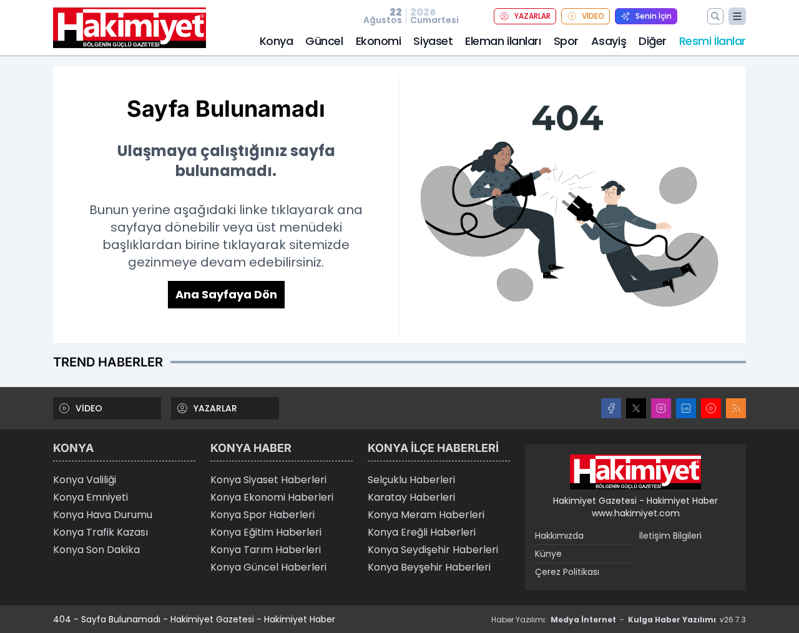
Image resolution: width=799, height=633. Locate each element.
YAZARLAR (532, 16)
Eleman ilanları (503, 41)
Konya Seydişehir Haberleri (433, 549)
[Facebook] (611, 408)
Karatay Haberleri (411, 497)
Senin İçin (653, 16)
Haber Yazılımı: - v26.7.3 (618, 619)
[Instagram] (661, 408)
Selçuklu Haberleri (411, 480)
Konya (276, 41)
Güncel (324, 41)
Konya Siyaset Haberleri (268, 480)
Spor (566, 41)
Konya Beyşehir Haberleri (429, 567)
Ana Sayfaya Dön (226, 294)
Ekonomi (378, 41)
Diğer (653, 41)
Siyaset (433, 41)
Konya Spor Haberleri (262, 515)
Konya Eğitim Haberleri (265, 532)
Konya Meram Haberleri (426, 515)
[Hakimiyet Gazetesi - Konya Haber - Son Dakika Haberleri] (635, 471)
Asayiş (608, 41)
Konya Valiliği (84, 480)
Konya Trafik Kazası (100, 532)
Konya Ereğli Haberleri (422, 532)
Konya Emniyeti (90, 497)
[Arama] (715, 16)
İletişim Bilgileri (670, 535)
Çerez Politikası (567, 572)
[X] (636, 408)
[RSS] (736, 408)
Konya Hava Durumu (102, 515)
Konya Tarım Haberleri (265, 549)
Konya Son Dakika (96, 549)
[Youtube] (711, 408)
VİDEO (593, 16)
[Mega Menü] (737, 16)
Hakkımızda (559, 535)
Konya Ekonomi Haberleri (271, 497)
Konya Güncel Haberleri (268, 567)
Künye (548, 553)
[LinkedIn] (686, 408)
